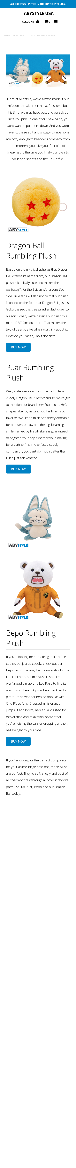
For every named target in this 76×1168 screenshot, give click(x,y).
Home (7, 35)
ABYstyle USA (39, 13)
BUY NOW (18, 347)
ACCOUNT (28, 21)
